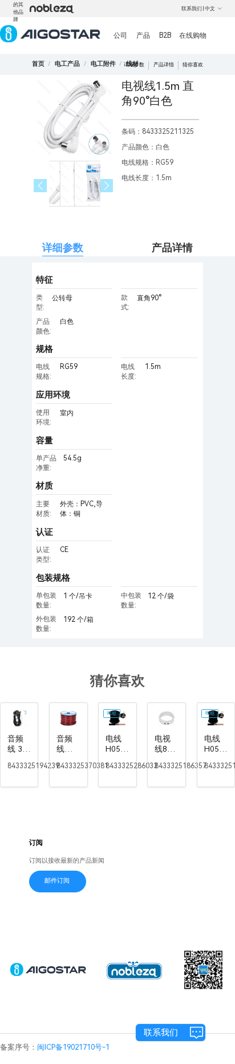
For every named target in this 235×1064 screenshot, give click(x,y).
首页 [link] (38, 64)
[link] (67, 64)
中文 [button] (210, 8)
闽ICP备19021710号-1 (73, 1047)
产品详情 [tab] (172, 247)
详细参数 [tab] (62, 247)
